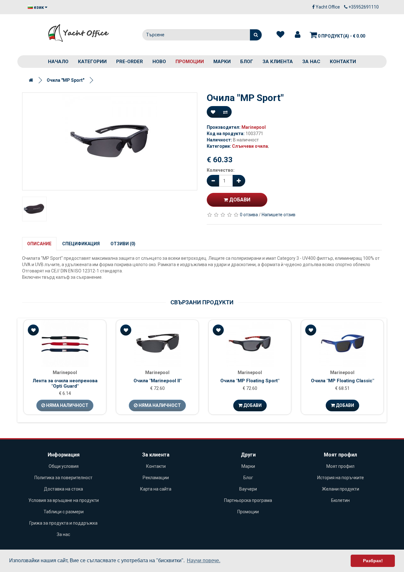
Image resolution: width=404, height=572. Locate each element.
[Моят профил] (298, 34)
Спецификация (81, 243)
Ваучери (248, 489)
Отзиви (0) (122, 243)
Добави (239, 200)
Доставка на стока (63, 489)
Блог (246, 61)
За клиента (278, 61)
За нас (311, 61)
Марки (222, 61)
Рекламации (156, 477)
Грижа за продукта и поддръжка (63, 523)
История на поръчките (340, 477)
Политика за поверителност (63, 477)
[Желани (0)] (280, 34)
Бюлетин (340, 500)
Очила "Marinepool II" (157, 381)
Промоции (189, 61)
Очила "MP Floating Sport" (249, 381)
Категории (92, 61)
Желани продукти (340, 489)
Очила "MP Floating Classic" (342, 381)
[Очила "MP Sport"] (109, 141)
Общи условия (64, 466)
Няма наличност (66, 405)
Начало (58, 61)
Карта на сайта (155, 489)
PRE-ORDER (129, 61)
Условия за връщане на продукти (63, 500)
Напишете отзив (278, 214)
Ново (159, 61)
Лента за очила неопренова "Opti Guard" (65, 383)
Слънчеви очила (250, 146)
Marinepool (253, 127)
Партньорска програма (248, 500)
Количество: (221, 170)
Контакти (343, 61)
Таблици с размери (64, 511)
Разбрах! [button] (373, 560)
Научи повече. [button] (203, 560)
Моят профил (340, 466)
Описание (39, 243)
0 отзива (249, 214)
